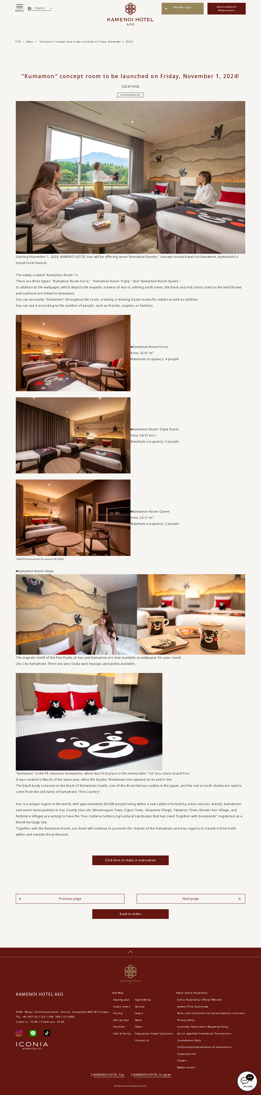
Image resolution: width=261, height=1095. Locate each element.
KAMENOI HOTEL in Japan (152, 1074)
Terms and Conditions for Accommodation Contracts (211, 1013)
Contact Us (142, 1040)
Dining (118, 1013)
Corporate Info (186, 1054)
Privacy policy (186, 1020)
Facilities (119, 1026)
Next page (191, 898)
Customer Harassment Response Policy (202, 1026)
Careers (182, 1060)
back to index (130, 914)
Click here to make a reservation (130, 860)
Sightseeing (143, 999)
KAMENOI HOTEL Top (108, 1074)
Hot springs (121, 1020)
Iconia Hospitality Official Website (199, 999)
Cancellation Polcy (189, 1040)
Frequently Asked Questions (154, 1033)
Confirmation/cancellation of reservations (204, 1047)
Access (139, 1013)
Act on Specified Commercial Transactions (204, 1033)
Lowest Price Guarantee (192, 1006)
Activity (140, 1006)
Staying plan (121, 999)
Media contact (186, 1067)
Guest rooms (121, 1006)
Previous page (70, 898)
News (138, 1020)
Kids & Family (122, 1033)
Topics (139, 1026)
